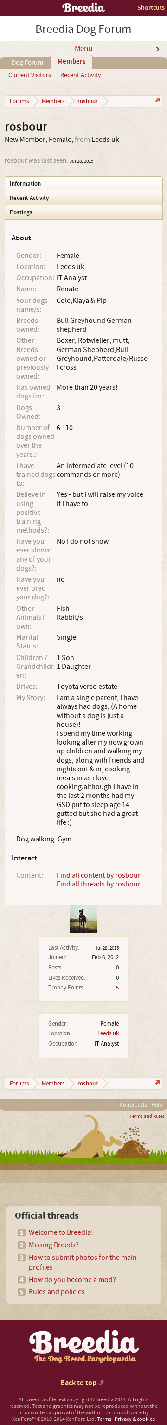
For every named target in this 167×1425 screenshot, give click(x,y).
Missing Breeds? (54, 1245)
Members (71, 61)
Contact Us (133, 1105)
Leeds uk (108, 1033)
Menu (83, 49)
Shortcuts (151, 7)
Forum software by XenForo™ (80, 1416)
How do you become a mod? (72, 1279)
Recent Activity (80, 75)
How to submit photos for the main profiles (83, 1262)
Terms (104, 1419)
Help (156, 1105)
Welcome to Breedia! (61, 1232)
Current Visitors (29, 75)
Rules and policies (57, 1292)
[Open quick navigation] (157, 101)
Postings (21, 212)
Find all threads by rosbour (99, 884)
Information (25, 184)
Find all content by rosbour (99, 875)
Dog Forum (27, 62)
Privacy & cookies (135, 1419)
